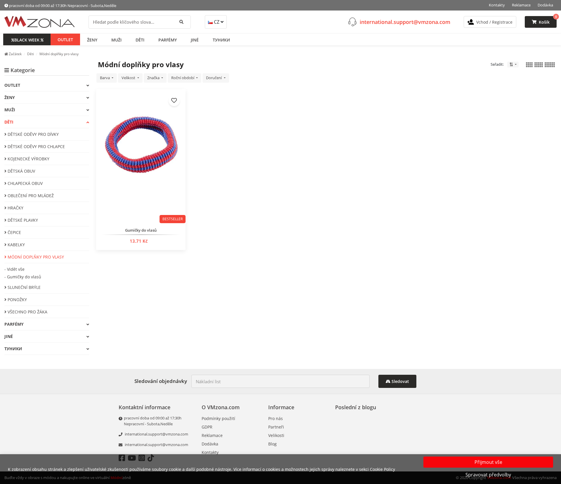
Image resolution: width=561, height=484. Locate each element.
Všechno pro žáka (26, 312)
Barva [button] (105, 77)
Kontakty (497, 5)
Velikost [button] (129, 77)
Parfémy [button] (167, 39)
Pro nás (275, 418)
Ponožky (16, 299)
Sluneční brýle (23, 287)
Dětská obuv (20, 171)
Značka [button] (153, 77)
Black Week (26, 39)
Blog (272, 444)
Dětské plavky (22, 220)
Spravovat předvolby (488, 474)
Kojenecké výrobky (27, 159)
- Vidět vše (14, 269)
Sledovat (399, 381)
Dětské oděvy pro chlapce (35, 146)
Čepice (13, 232)
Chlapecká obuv (24, 183)
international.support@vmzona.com (405, 21)
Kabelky (15, 244)
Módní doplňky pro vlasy (35, 257)
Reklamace (521, 5)
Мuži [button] (116, 39)
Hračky (14, 208)
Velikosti (276, 435)
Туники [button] (221, 39)
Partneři (276, 427)
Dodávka (545, 5)
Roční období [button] (183, 77)
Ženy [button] (92, 39)
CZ (217, 22)
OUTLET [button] (65, 39)
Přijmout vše (488, 462)
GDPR (207, 427)
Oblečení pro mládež (30, 195)
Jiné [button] (195, 39)
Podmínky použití (218, 418)
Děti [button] (140, 39)
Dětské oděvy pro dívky (32, 134)
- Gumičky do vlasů (22, 277)
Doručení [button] (214, 77)
